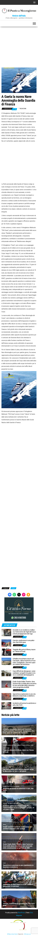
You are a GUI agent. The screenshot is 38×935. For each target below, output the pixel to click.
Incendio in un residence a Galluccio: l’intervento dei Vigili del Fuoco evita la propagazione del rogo (24, 632)
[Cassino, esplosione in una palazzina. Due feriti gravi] (6, 643)
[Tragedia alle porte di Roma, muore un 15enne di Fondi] (6, 652)
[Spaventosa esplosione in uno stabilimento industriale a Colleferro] (6, 696)
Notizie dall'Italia (19, 16)
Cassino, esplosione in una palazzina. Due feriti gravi (24, 641)
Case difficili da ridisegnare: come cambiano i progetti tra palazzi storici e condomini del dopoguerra (24, 673)
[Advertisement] (19, 46)
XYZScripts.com (27, 934)
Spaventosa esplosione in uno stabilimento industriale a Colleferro (24, 695)
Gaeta (13, 588)
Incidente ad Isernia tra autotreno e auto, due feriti (24, 704)
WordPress (21, 913)
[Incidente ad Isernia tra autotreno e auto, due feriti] (6, 706)
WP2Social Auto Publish (12, 934)
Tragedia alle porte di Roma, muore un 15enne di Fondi (24, 650)
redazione (23, 108)
